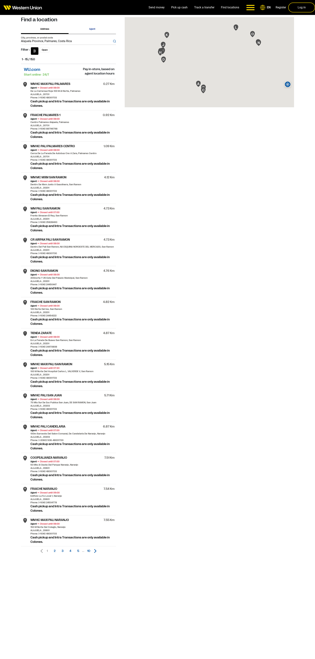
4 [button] (70, 551)
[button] (265, 7)
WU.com (32, 69)
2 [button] (55, 551)
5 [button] (78, 551)
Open (45, 50)
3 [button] (62, 551)
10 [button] (88, 551)
